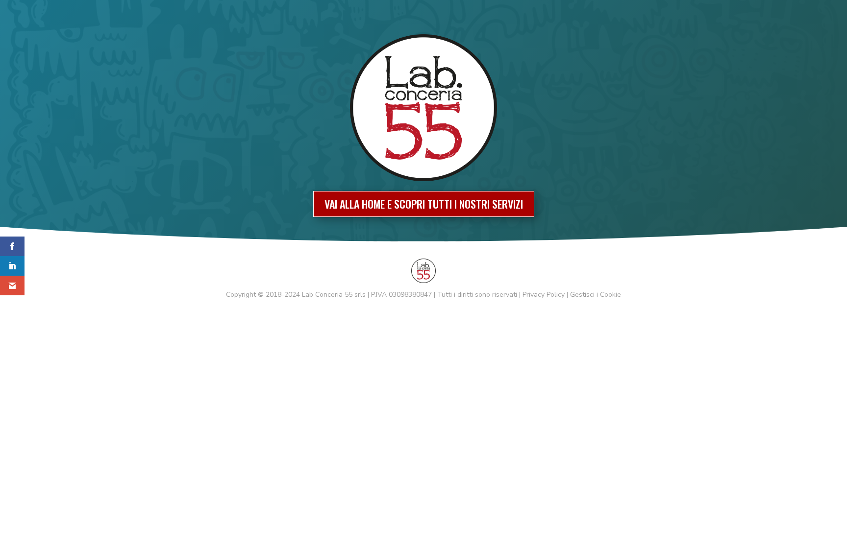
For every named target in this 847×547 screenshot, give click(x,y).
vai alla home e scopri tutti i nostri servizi (423, 204)
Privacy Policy (544, 294)
